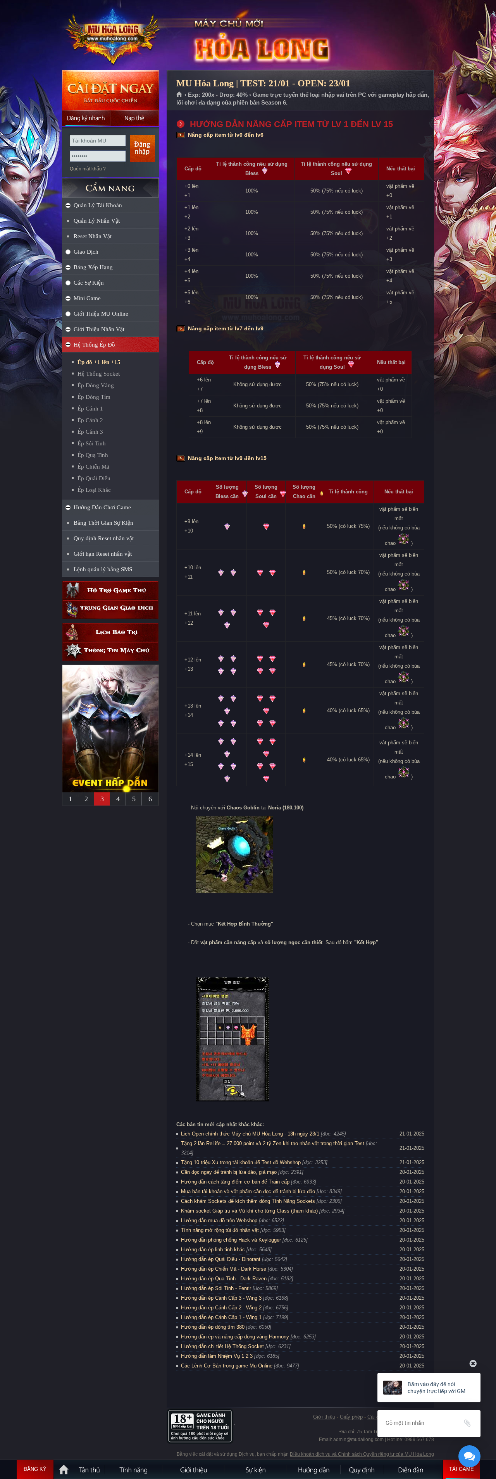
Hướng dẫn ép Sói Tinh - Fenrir (216, 1288)
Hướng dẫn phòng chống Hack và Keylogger (231, 1240)
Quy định (362, 1469)
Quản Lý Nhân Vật (97, 221)
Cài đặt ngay (110, 90)
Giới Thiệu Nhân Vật (99, 329)
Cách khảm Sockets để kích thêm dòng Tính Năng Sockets (249, 1201)
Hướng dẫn (314, 1469)
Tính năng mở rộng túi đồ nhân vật (220, 1230)
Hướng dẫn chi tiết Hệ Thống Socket (222, 1346)
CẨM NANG (110, 184)
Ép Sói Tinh (92, 443)
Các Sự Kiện (89, 283)
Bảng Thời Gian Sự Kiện (103, 523)
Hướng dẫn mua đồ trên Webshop (219, 1220)
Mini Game (87, 298)
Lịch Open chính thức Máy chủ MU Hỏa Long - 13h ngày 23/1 (250, 1134)
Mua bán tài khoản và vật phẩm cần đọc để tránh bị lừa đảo (248, 1191)
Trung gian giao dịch (110, 609)
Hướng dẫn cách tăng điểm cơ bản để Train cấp (235, 1182)
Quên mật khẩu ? (88, 169)
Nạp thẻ (134, 118)
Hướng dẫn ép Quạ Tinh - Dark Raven (224, 1278)
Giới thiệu (324, 1417)
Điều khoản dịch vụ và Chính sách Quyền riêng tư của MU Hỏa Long (362, 1454)
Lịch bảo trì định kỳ (110, 632)
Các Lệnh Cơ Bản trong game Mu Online (226, 1366)
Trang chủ (179, 95)
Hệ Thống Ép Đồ (94, 345)
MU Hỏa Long (110, 35)
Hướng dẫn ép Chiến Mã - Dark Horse (223, 1269)
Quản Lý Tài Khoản (98, 205)
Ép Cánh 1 (90, 408)
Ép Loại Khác (94, 490)
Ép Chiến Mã (93, 467)
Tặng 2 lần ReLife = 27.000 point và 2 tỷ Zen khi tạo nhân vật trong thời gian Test (272, 1143)
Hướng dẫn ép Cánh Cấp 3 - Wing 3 (221, 1298)
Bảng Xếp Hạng (93, 267)
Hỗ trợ (110, 590)
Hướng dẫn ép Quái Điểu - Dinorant (220, 1259)
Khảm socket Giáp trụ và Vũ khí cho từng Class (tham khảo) (249, 1211)
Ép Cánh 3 (90, 432)
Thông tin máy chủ (110, 651)
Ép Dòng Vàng (96, 385)
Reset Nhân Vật (93, 236)
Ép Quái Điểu (94, 478)
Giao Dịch (86, 252)
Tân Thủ (89, 1469)
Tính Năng (134, 1469)
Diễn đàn (413, 1469)
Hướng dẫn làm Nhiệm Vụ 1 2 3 (217, 1356)
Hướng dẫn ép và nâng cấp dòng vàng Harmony (235, 1337)
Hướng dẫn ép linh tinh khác (213, 1249)
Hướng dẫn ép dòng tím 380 (213, 1327)
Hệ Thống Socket (99, 374)
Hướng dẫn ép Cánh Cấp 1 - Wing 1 (221, 1317)
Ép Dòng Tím (94, 397)
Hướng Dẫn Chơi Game (102, 507)
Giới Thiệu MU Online (101, 314)
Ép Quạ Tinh (93, 455)
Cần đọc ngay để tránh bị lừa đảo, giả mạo (229, 1172)
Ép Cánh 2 (90, 420)
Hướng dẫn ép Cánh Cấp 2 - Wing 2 (221, 1308)
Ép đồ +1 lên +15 (99, 362)
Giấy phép (351, 1417)
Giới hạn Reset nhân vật (103, 554)
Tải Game (461, 1469)
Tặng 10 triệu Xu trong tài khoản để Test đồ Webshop (241, 1162)
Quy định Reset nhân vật (104, 538)
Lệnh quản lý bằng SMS (103, 569)
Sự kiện (256, 1469)
